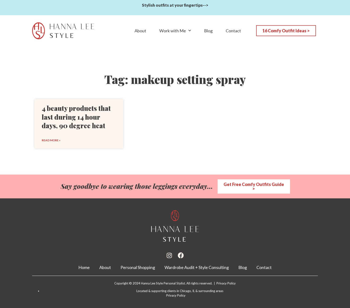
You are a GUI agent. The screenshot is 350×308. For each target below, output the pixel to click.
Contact (233, 30)
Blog (208, 30)
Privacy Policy (175, 295)
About (140, 30)
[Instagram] (169, 255)
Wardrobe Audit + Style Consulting (197, 267)
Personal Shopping (137, 267)
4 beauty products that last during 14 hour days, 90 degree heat (76, 117)
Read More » (51, 140)
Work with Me (172, 30)
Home (84, 267)
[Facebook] (181, 255)
